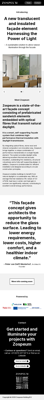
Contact (37, 3)
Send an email (21, 361)
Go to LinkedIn (21, 366)
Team (28, 3)
